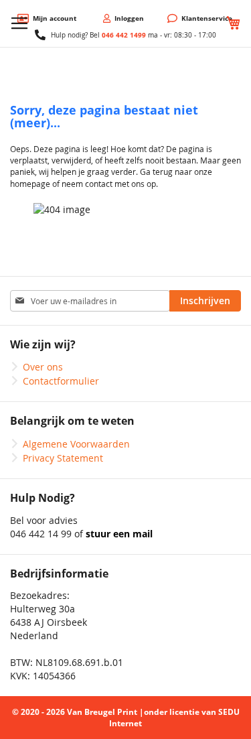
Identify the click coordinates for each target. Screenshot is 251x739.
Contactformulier (61, 381)
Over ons (43, 366)
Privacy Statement (63, 458)
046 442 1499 (124, 35)
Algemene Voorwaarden (76, 444)
